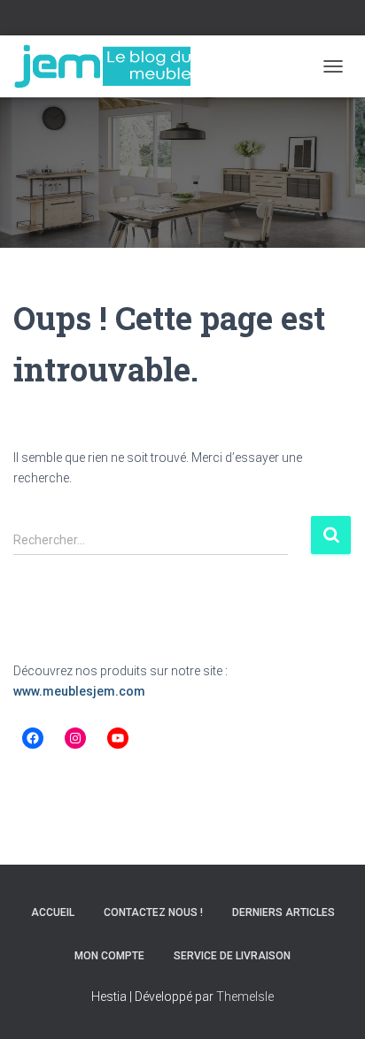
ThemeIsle (245, 996)
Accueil (52, 912)
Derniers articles (283, 912)
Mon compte (109, 956)
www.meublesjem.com (79, 691)
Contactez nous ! (153, 912)
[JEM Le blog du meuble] (108, 66)
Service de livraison (232, 956)
